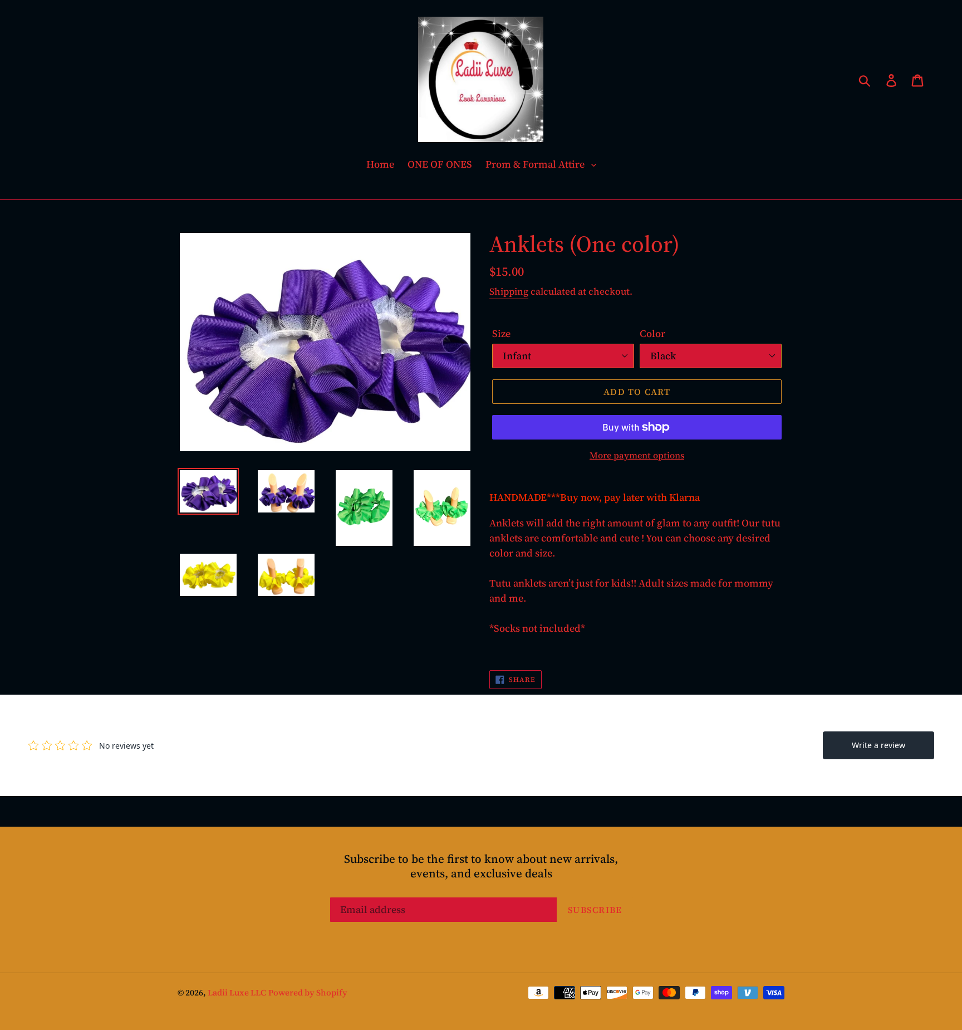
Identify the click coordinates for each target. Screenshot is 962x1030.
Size (501, 333)
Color (652, 333)
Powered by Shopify (307, 992)
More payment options (637, 455)
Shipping (508, 291)
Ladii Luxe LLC (237, 992)
